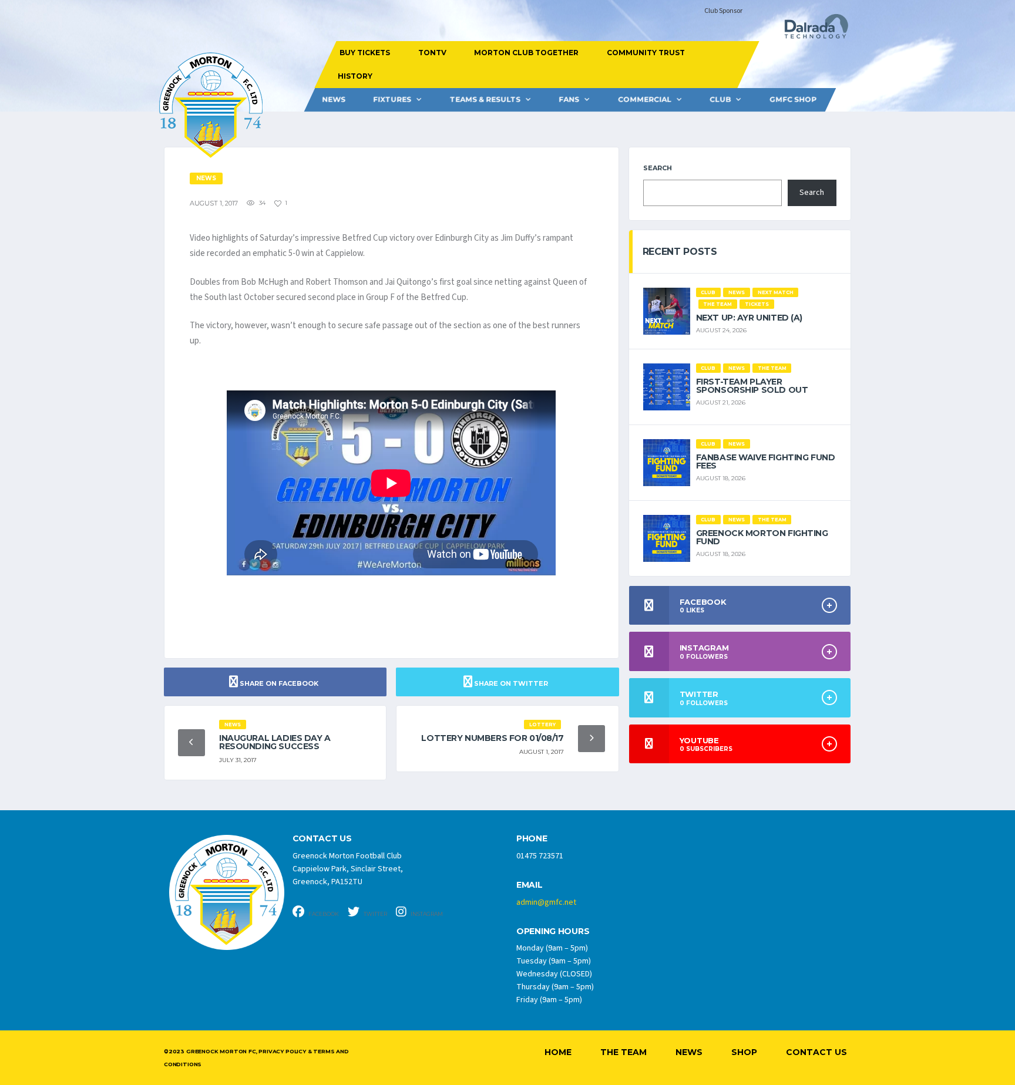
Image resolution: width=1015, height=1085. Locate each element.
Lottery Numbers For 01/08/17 (492, 738)
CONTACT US (322, 839)
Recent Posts (680, 251)
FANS (569, 99)
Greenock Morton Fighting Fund (762, 537)
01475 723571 (539, 856)
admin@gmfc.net (546, 902)
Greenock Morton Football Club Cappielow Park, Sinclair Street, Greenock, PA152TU (348, 869)
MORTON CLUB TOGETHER (526, 52)
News (333, 99)
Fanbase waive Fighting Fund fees (765, 461)
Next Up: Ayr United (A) (749, 317)
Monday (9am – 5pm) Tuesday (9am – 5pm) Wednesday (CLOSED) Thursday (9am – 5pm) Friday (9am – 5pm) (555, 974)
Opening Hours (552, 931)
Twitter (374, 914)
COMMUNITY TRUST (645, 52)
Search (657, 168)
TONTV (432, 52)
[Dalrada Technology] (811, 29)
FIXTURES (392, 99)
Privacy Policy (281, 1051)
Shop (744, 1052)
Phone (531, 839)
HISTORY (354, 76)
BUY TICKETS (365, 52)
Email (529, 885)
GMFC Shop (792, 99)
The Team (623, 1052)
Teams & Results (485, 99)
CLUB (720, 99)
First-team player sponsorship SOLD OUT (752, 385)
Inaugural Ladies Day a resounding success (275, 742)
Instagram (426, 914)
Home (558, 1052)
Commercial (644, 99)
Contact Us (816, 1052)
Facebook (323, 914)
